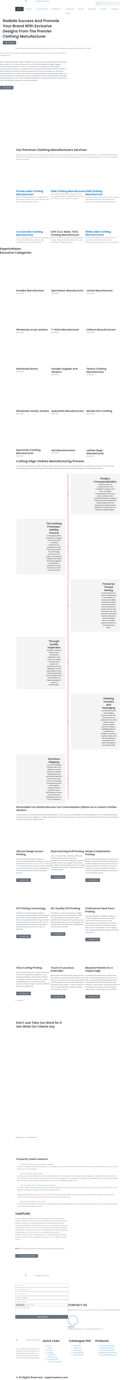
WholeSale (92, 9)
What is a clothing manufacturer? (31, 1174)
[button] (68, 1164)
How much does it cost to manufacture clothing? (37, 1164)
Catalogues (115, 9)
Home (19, 9)
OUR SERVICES (69, 9)
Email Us (71, 1327)
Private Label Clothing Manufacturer (29, 193)
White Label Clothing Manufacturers (98, 233)
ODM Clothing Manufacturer (94, 193)
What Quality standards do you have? (33, 1202)
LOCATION (103, 9)
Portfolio (81, 9)
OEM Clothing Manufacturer (68, 191)
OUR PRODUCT (56, 9)
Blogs (68, 13)
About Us (29, 9)
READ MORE (20, 293)
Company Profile (41, 9)
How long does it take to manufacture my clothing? (37, 1185)
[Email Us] (73, 1320)
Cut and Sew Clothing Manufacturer (29, 233)
